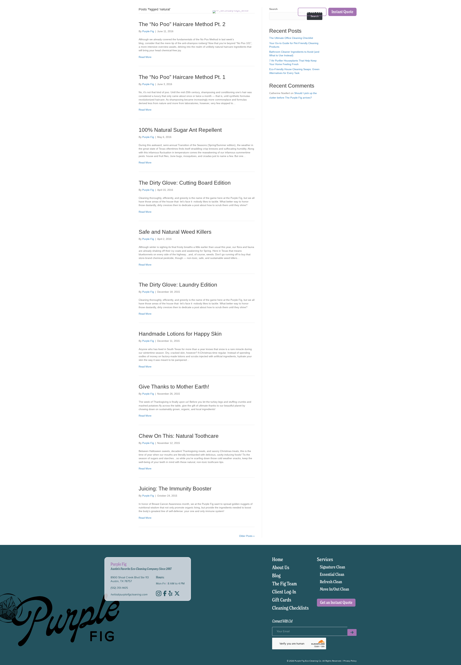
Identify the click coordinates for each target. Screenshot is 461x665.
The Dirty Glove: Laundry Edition (178, 285)
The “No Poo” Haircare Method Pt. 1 (182, 77)
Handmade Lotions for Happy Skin (180, 334)
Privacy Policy (350, 660)
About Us (114, 12)
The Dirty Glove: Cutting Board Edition (185, 183)
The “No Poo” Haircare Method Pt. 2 (182, 24)
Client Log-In (156, 12)
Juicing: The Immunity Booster (175, 489)
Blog (276, 575)
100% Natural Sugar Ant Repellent (180, 130)
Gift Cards (281, 600)
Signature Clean (332, 567)
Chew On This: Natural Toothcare (179, 436)
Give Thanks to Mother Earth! (174, 387)
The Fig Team (284, 583)
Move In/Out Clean (334, 589)
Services (134, 12)
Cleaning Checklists (290, 608)
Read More (145, 57)
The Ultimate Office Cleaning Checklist (291, 37)
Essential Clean (332, 574)
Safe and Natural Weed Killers (175, 232)
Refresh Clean (331, 582)
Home (277, 559)
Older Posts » (247, 535)
